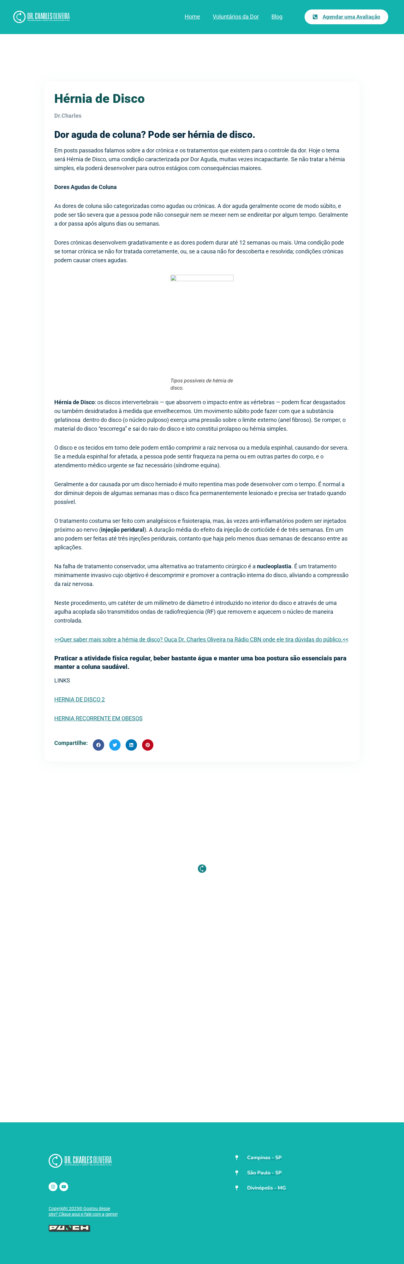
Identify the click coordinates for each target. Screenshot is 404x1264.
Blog (276, 16)
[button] (98, 745)
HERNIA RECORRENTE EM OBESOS (98, 718)
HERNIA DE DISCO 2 (79, 699)
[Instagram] (53, 1186)
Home (192, 16)
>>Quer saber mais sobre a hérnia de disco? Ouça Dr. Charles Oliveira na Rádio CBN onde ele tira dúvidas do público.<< (201, 639)
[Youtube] (63, 1186)
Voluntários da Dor (236, 16)
